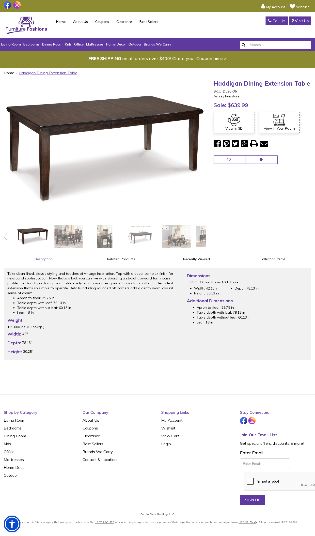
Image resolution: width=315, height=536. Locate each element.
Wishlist (168, 428)
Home (61, 21)
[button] (273, 6)
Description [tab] (43, 259)
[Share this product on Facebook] (217, 143)
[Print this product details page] (254, 143)
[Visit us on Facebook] (8, 5)
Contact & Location (99, 459)
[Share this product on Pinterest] (226, 143)
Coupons (102, 21)
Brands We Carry (157, 44)
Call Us (278, 20)
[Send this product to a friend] (264, 143)
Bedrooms (31, 44)
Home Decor (116, 44)
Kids (68, 44)
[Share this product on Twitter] (235, 143)
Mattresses (95, 44)
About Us (80, 21)
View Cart (170, 435)
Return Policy (248, 522)
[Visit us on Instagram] (17, 5)
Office (79, 44)
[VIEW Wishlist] (230, 160)
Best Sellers (149, 21)
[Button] (243, 45)
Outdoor (135, 44)
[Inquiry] (261, 160)
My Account (172, 420)
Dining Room (52, 44)
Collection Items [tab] (272, 259)
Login (166, 443)
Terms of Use (104, 522)
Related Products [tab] (121, 259)
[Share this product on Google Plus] (244, 143)
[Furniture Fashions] (26, 25)
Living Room (11, 44)
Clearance (124, 21)
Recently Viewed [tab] (196, 259)
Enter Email (251, 453)
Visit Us (301, 20)
